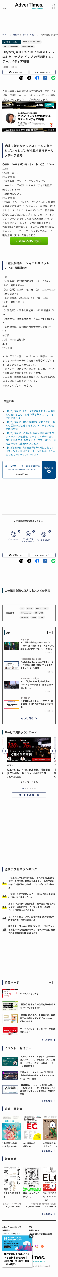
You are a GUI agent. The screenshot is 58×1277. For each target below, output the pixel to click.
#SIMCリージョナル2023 (31, 41)
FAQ (31, 1227)
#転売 (41, 617)
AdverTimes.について (11, 1227)
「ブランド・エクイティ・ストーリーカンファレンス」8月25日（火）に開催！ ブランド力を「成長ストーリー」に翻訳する (37, 1061)
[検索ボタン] (53, 6)
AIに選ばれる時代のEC (29, 1145)
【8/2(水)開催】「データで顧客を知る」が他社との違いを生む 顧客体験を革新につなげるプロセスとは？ (30, 414)
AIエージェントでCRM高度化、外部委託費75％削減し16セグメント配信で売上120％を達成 (28, 773)
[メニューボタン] (4, 6)
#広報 (34, 617)
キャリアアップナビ (29, 993)
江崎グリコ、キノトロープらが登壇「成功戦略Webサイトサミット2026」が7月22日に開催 (37, 1075)
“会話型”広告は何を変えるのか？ (10, 1145)
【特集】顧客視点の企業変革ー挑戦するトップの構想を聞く (37, 1006)
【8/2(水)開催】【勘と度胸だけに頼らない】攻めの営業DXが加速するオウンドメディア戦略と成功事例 (30, 425)
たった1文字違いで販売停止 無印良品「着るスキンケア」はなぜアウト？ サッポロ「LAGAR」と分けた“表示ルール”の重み (31, 907)
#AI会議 (29, 608)
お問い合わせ (34, 1230)
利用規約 (6, 1230)
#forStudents (41, 608)
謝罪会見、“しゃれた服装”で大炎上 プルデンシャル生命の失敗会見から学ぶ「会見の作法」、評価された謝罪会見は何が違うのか (31, 929)
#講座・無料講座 (27, 46)
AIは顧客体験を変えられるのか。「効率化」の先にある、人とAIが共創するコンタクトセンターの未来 (37, 645)
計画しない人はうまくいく (31, 1195)
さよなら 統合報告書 (12, 1195)
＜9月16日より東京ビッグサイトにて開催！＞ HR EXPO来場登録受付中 (37, 704)
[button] (21, 78)
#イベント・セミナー (11, 46)
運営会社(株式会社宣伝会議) (40, 1233)
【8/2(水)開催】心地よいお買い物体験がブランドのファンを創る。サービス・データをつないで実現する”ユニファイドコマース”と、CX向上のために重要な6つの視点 (31, 438)
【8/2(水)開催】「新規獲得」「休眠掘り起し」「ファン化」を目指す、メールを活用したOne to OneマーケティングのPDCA (30, 451)
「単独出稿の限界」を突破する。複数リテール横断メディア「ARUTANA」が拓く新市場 (37, 1018)
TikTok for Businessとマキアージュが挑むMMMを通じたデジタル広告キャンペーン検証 (37, 665)
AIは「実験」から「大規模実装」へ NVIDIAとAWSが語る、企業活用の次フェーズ (37, 684)
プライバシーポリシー (11, 1233)
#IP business (26, 613)
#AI (22, 608)
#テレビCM (39, 613)
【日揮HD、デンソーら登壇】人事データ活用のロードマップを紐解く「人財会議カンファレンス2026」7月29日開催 (37, 1089)
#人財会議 (24, 617)
